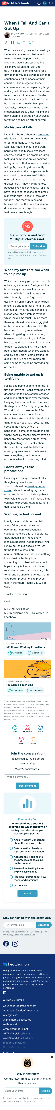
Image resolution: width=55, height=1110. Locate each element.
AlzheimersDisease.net (17, 1019)
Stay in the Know (27, 1073)
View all (10, 1053)
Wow (19, 740)
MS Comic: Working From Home (26, 647)
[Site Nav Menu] (51, 3)
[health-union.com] (16, 965)
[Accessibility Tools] (39, 3)
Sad (39, 728)
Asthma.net (10, 1024)
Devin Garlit (19, 34)
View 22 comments (26, 769)
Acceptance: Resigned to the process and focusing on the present (28, 860)
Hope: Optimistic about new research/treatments (30, 878)
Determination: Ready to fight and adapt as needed (29, 850)
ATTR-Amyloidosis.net (16, 1033)
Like (13, 728)
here (14, 719)
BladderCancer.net (14, 1042)
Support (27, 728)
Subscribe (39, 246)
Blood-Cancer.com (14, 1047)
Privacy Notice (13, 1101)
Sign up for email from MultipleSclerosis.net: (27, 237)
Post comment (27, 785)
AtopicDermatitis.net (15, 1029)
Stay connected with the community (27, 918)
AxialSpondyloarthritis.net (18, 1038)
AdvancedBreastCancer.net (19, 1005)
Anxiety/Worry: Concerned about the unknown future (29, 841)
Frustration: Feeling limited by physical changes (29, 870)
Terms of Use (29, 1101)
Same (33, 740)
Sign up (45, 1090)
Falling (40, 111)
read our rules (27, 758)
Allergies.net (10, 1015)
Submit (27, 893)
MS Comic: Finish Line (19, 684)
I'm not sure (20, 885)
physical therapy (17, 498)
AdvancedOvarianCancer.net (20, 1010)
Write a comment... (17, 776)
